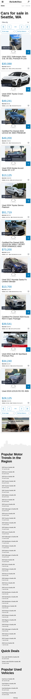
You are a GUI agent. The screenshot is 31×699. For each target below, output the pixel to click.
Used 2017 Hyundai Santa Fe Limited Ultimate (14, 281)
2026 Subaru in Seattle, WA (9, 634)
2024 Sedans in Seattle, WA (9, 495)
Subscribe (28, 5)
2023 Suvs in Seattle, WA (8, 477)
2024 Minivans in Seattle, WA (9, 606)
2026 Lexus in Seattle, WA (8, 588)
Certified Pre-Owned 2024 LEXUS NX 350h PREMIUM (14, 132)
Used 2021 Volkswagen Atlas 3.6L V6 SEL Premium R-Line (14, 58)
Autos (3, 6)
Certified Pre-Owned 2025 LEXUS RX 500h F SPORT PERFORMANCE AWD (13, 244)
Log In (23, 5)
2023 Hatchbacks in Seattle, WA (10, 542)
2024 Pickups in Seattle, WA (9, 569)
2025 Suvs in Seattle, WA (8, 468)
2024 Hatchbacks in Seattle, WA (10, 593)
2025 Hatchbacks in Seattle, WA (10, 597)
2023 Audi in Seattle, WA (8, 560)
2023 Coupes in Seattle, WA (9, 639)
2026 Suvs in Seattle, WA (8, 500)
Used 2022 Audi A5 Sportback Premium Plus (14, 355)
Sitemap (15, 697)
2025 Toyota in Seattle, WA (8, 486)
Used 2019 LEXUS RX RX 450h (15, 391)
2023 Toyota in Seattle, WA (8, 519)
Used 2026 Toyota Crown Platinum (12, 95)
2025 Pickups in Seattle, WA (9, 616)
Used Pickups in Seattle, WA (9, 693)
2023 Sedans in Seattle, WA (9, 546)
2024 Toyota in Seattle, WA (8, 482)
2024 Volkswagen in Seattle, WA (10, 556)
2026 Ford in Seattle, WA (8, 643)
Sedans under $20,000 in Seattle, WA (11, 662)
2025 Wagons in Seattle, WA (9, 620)
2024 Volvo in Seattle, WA (8, 583)
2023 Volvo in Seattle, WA (8, 565)
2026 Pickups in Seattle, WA (9, 625)
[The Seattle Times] (15, 2)
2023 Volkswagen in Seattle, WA (10, 537)
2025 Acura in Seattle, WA (8, 574)
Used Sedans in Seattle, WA (9, 684)
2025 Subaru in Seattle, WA (9, 528)
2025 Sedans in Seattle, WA (9, 523)
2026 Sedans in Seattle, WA (9, 579)
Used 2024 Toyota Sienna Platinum (12, 206)
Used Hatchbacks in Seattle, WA (10, 689)
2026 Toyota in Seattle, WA (8, 491)
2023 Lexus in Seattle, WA (8, 505)
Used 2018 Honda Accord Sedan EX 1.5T (12, 169)
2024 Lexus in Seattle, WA (8, 514)
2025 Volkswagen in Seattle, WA (10, 509)
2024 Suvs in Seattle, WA (8, 472)
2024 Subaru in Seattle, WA (9, 551)
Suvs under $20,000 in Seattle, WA (10, 657)
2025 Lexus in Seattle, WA (8, 532)
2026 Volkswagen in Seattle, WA (10, 630)
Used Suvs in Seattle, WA (8, 679)
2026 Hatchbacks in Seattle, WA (10, 602)
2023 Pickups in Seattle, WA (9, 611)
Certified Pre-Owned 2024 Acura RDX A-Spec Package (15, 318)
